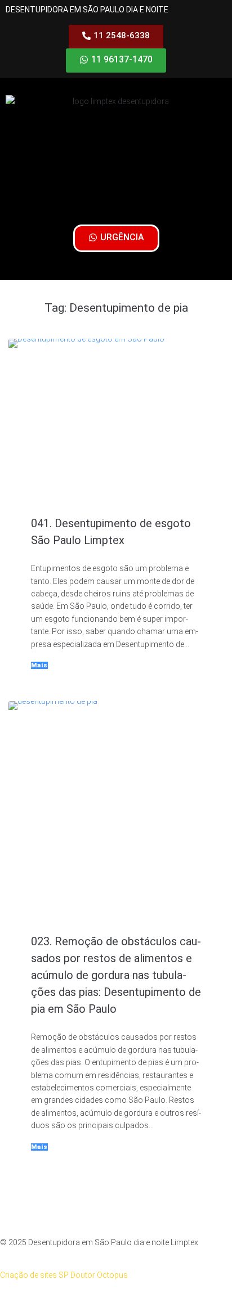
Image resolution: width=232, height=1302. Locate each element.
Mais (39, 665)
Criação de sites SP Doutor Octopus (64, 1274)
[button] (116, 200)
